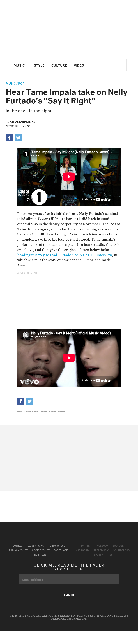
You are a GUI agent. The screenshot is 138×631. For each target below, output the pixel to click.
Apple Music (101, 550)
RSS (110, 554)
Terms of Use (57, 545)
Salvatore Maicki (23, 122)
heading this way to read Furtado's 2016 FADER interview (64, 255)
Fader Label (61, 550)
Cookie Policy (41, 550)
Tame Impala (58, 411)
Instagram (82, 550)
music (11, 82)
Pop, (44, 411)
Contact (18, 545)
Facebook (102, 545)
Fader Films (38, 554)
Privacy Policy (18, 550)
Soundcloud (121, 550)
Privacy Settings (90, 615)
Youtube (118, 545)
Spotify (99, 554)
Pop (21, 82)
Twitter (86, 545)
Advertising (36, 545)
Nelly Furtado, (28, 411)
